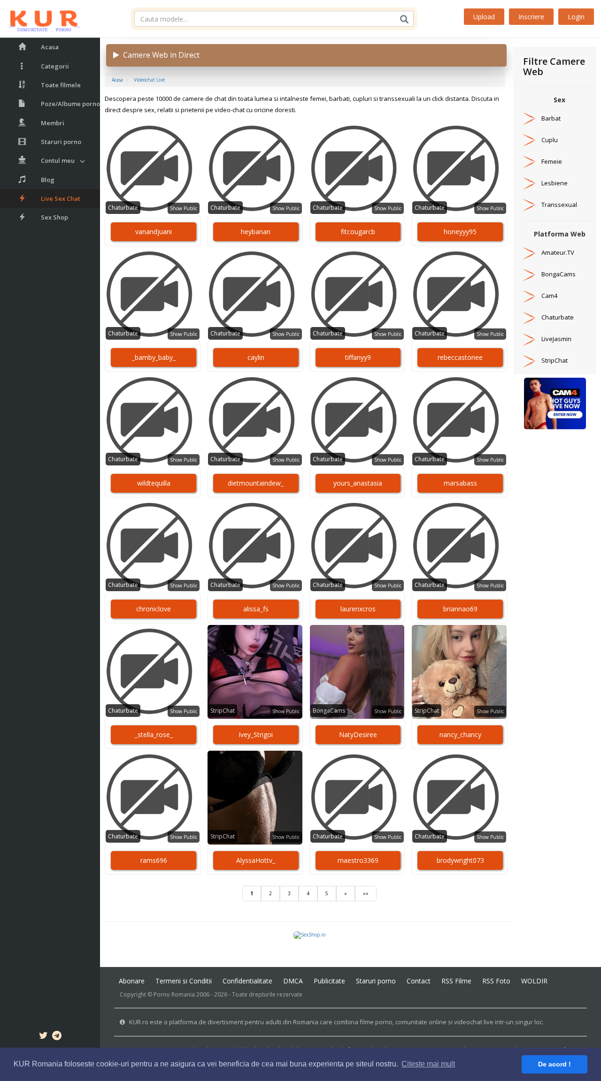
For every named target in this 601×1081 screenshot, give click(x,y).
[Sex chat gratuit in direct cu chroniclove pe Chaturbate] (152, 546)
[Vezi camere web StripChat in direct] (529, 360)
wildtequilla (153, 483)
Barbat (551, 118)
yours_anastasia (357, 483)
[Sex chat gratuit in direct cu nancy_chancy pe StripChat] (459, 672)
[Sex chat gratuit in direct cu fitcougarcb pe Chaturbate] (357, 169)
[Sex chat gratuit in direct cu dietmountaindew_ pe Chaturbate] (255, 420)
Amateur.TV (557, 252)
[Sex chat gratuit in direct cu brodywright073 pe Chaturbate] (459, 798)
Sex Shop (54, 217)
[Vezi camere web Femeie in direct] (529, 161)
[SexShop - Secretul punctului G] (309, 934)
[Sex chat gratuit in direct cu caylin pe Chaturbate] (255, 295)
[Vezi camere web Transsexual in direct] (529, 204)
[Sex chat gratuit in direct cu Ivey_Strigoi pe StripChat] (255, 672)
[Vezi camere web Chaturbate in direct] (529, 317)
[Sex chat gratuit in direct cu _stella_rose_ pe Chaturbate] (152, 672)
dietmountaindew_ (256, 483)
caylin (255, 357)
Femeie (551, 161)
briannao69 (460, 608)
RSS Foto (496, 980)
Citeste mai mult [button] (428, 1064)
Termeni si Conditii (183, 980)
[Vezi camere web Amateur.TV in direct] (529, 252)
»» (366, 893)
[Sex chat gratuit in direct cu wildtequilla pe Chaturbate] (152, 420)
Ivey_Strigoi (256, 734)
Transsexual (559, 204)
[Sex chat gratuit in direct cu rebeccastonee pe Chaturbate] (459, 295)
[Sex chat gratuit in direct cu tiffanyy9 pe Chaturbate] (357, 295)
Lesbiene (554, 183)
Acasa (50, 47)
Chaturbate (123, 208)
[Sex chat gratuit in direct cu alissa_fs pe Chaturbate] (255, 546)
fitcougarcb (358, 231)
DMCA (293, 980)
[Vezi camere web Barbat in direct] (529, 118)
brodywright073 (460, 860)
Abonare (132, 980)
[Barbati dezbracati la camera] (555, 403)
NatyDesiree (358, 734)
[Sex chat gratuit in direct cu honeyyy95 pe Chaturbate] (459, 169)
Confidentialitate (247, 980)
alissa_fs (256, 608)
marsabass (460, 483)
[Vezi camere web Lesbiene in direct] (529, 183)
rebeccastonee (460, 357)
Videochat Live (149, 79)
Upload (484, 16)
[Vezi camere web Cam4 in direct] (529, 295)
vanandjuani (153, 231)
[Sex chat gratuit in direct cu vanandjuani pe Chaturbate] (152, 169)
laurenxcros (358, 608)
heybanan (255, 231)
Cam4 (549, 295)
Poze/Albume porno (70, 103)
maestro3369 (358, 860)
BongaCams (329, 711)
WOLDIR (534, 980)
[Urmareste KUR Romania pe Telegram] (57, 1037)
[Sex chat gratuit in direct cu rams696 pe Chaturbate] (152, 798)
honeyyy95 (460, 231)
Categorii (55, 66)
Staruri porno (61, 141)
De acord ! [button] (554, 1064)
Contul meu (58, 160)
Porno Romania (174, 994)
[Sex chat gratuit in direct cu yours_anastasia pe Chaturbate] (357, 420)
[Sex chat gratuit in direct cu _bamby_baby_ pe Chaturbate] (152, 295)
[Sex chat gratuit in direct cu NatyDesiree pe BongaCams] (357, 672)
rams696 (153, 860)
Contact (419, 980)
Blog (47, 179)
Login (576, 16)
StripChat (222, 711)
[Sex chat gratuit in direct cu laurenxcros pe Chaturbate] (357, 546)
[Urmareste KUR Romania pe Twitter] (43, 1037)
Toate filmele (61, 85)
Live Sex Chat (60, 198)
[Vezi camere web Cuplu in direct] (529, 140)
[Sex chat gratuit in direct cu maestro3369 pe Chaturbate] (357, 798)
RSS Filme (456, 980)
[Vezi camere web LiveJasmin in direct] (529, 339)
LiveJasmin (556, 339)
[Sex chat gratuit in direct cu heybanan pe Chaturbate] (255, 169)
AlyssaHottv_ (255, 860)
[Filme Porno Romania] (40, 18)
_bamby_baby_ (154, 357)
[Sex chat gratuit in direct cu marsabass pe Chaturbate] (459, 420)
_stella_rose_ (154, 734)
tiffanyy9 (358, 357)
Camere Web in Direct (159, 55)
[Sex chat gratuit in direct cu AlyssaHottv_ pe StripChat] (255, 798)
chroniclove (153, 608)
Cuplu (549, 140)
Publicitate (329, 980)
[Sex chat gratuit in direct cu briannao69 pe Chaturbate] (459, 546)
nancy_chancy (460, 734)
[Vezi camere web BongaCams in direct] (529, 274)
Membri (52, 123)
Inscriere (531, 16)
